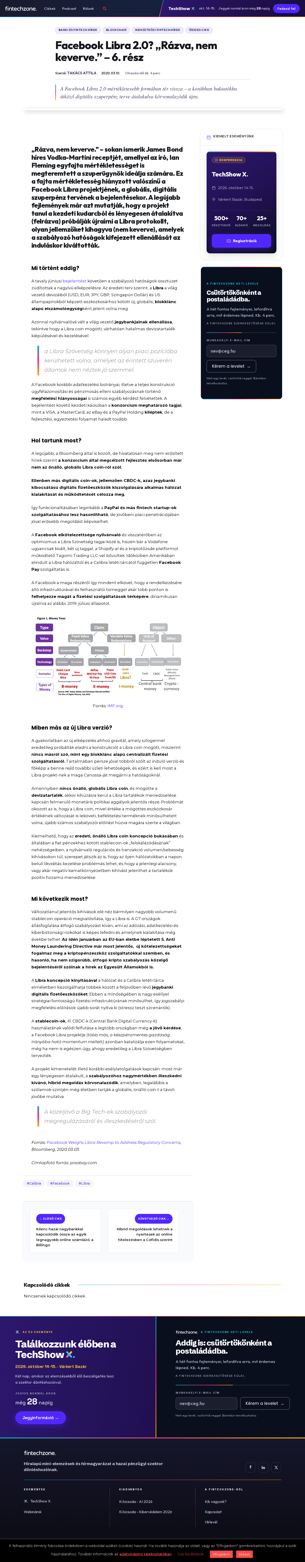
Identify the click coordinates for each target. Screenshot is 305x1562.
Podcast (69, 8)
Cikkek (50, 8)
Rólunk (88, 8)
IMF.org (115, 705)
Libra (85, 1183)
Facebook (61, 1183)
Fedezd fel (286, 8)
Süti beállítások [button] (191, 1554)
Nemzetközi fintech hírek (157, 30)
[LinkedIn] (263, 1467)
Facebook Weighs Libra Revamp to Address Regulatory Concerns (113, 1142)
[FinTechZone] (100, 1453)
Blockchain (116, 30)
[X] (276, 1467)
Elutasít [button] (244, 1554)
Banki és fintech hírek (78, 30)
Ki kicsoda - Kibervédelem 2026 (145, 1511)
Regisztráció (245, 240)
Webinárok (33, 1511)
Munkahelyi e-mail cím (228, 340)
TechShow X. (40, 1501)
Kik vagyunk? (216, 1501)
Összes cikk (199, 30)
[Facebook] (250, 1467)
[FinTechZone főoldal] (21, 8)
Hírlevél (211, 1522)
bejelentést (74, 281)
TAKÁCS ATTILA (82, 72)
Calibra (35, 1183)
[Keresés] (104, 8)
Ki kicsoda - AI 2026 (135, 1501)
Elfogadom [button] (221, 1554)
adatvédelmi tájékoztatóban (145, 1554)
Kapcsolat (213, 1511)
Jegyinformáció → (40, 1417)
